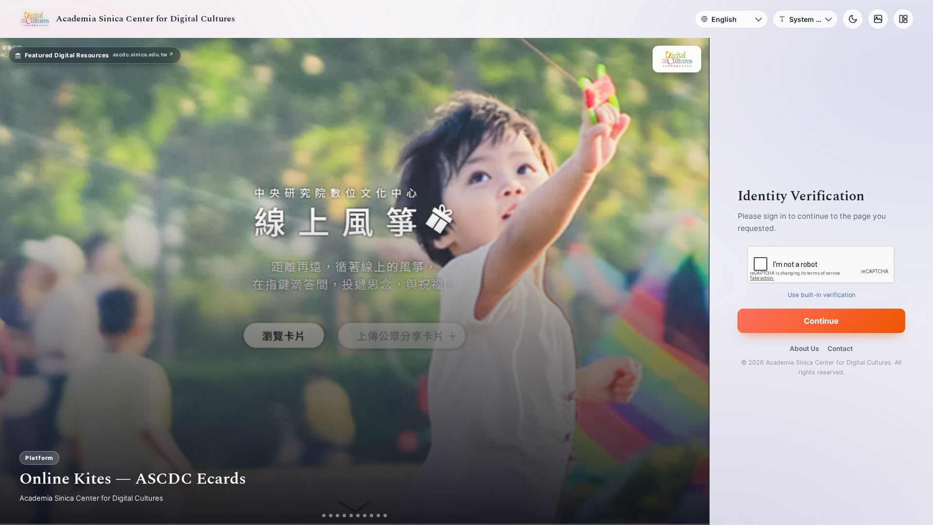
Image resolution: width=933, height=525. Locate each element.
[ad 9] (382, 515)
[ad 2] (327, 515)
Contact (840, 348)
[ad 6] (361, 515)
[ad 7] (368, 515)
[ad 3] (337, 515)
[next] (691, 281)
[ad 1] (320, 515)
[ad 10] (389, 515)
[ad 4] (348, 515)
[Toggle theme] (853, 19)
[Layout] (903, 19)
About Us (804, 348)
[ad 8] (375, 515)
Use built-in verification (821, 294)
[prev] (17, 281)
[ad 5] (355, 515)
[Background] (878, 19)
